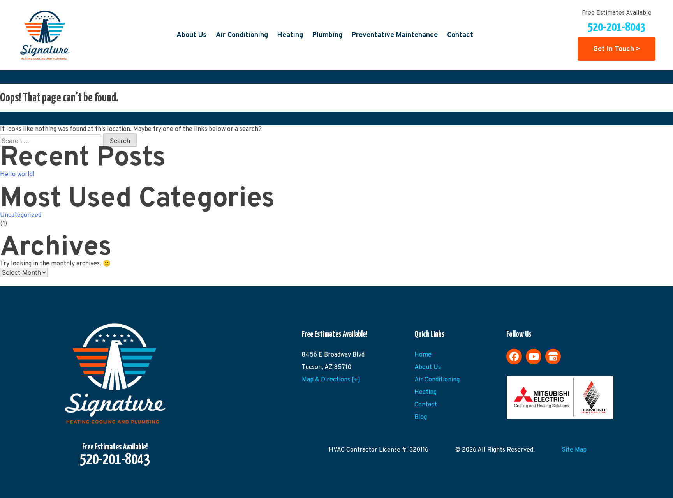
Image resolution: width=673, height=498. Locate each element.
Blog (420, 417)
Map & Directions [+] (331, 380)
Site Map (574, 450)
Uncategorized (20, 215)
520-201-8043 (616, 27)
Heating (290, 35)
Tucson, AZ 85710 (326, 367)
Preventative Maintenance (395, 35)
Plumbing (327, 35)
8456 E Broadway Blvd (333, 355)
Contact (460, 35)
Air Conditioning (242, 35)
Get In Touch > (616, 49)
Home (423, 355)
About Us (191, 35)
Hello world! (17, 174)
